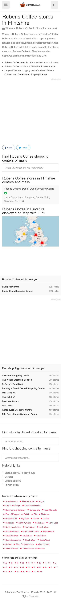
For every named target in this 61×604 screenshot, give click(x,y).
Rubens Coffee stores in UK (18, 62)
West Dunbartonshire (25, 544)
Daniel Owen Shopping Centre (32, 74)
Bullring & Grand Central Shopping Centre (23, 388)
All (41, 571)
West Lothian (43, 544)
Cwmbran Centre (10, 401)
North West (29, 527)
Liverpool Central (11, 286)
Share (9, 147)
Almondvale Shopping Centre (17, 409)
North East (39, 522)
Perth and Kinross (31, 531)
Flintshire (45, 514)
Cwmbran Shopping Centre (15, 375)
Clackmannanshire (32, 505)
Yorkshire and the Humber (34, 548)
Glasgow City (11, 518)
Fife (35, 514)
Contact (9, 476)
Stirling (8, 544)
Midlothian (9, 522)
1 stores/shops (48, 66)
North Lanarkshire (13, 527)
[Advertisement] (30, 110)
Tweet (24, 147)
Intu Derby (7, 405)
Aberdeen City (11, 501)
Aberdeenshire (28, 501)
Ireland (36, 518)
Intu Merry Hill (9, 392)
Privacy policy (12, 484)
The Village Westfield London (17, 379)
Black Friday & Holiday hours (20, 472)
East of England (12, 514)
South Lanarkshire (13, 539)
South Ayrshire (11, 535)
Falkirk (26, 514)
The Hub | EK (8, 396)
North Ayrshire (25, 522)
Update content (13, 480)
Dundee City (35, 509)
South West (30, 539)
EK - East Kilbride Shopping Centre (19, 414)
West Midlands (11, 548)
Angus (41, 501)
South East (27, 535)
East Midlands (50, 509)
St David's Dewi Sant (12, 383)
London (46, 518)
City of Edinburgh (12, 505)
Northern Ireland (12, 531)
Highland (25, 518)
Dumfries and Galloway (15, 509)
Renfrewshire (48, 531)
